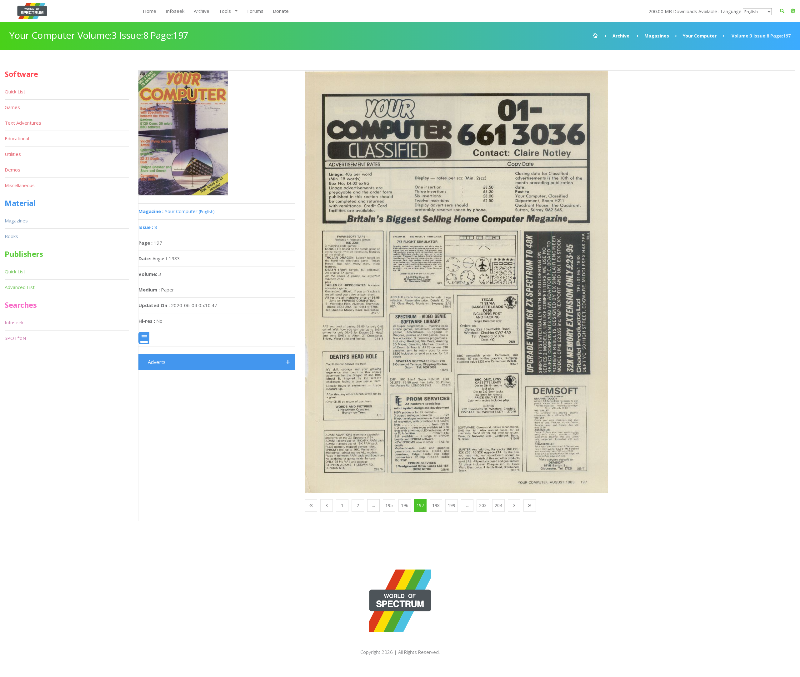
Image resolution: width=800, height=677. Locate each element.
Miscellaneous (20, 185)
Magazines (656, 36)
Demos (12, 170)
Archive (201, 11)
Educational (17, 138)
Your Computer (700, 36)
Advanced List (20, 287)
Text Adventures (23, 123)
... (373, 505)
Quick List (15, 91)
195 (389, 505)
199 (451, 505)
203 (483, 505)
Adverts (157, 362)
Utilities (13, 154)
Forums (255, 11)
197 (420, 505)
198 (436, 505)
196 (404, 505)
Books (11, 236)
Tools (225, 11)
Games (12, 107)
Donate (281, 11)
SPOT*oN (15, 338)
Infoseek (175, 11)
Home (149, 11)
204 (498, 505)
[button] (793, 11)
